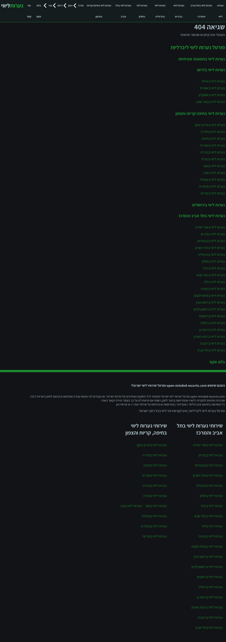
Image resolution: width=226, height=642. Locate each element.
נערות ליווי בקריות (213, 193)
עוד (50, 5)
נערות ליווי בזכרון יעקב (209, 125)
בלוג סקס (38, 11)
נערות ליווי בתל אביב (123, 11)
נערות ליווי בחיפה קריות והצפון (99, 11)
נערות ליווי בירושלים (208, 204)
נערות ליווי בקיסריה (212, 186)
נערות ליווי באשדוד (212, 88)
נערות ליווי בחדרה (213, 131)
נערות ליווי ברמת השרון (209, 336)
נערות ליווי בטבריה (212, 145)
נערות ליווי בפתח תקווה (209, 295)
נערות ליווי (220, 11)
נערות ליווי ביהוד (214, 268)
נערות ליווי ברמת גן (212, 329)
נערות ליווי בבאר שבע (210, 101)
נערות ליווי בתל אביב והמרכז (201, 11)
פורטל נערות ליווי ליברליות (198, 47)
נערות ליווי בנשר (214, 166)
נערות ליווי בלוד (214, 282)
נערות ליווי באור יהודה (210, 227)
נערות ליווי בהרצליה (160, 11)
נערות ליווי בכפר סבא (210, 275)
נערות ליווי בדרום (211, 69)
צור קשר (29, 11)
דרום (60, 5)
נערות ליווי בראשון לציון (209, 309)
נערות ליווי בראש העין (210, 302)
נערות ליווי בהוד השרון (210, 247)
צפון (70, 5)
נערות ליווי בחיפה (213, 138)
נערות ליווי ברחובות (212, 316)
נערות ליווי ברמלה (213, 323)
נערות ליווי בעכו (214, 172)
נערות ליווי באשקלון (212, 95)
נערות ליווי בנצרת (213, 159)
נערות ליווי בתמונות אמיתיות (201, 59)
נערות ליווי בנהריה (212, 152)
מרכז (81, 5)
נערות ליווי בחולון (142, 11)
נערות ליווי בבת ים (178, 11)
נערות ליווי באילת (213, 81)
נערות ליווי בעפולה (212, 179)
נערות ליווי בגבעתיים (211, 241)
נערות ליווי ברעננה (212, 343)
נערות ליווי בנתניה (213, 288)
